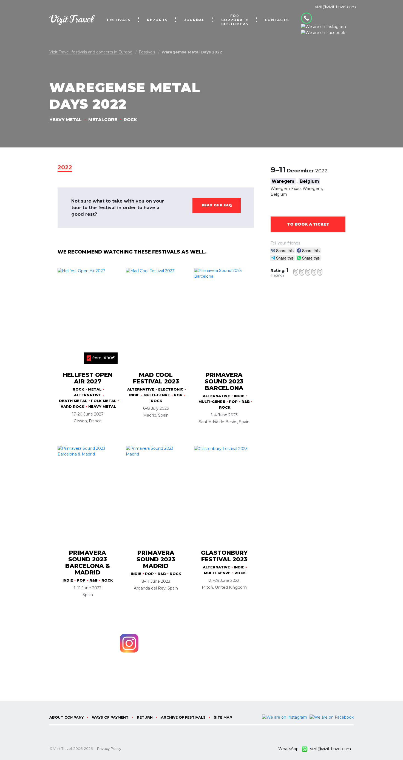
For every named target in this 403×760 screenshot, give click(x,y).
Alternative (87, 395)
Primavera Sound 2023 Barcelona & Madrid (87, 562)
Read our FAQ (217, 205)
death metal (73, 401)
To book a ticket (308, 224)
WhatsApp (290, 748)
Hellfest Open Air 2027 (87, 378)
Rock (130, 119)
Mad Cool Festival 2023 (156, 378)
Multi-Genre (156, 395)
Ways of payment (110, 717)
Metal (94, 389)
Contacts (277, 20)
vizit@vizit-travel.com (335, 6)
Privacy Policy (109, 749)
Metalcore (102, 119)
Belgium (309, 181)
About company (66, 717)
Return (145, 717)
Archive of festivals (183, 717)
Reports (157, 20)
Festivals (118, 20)
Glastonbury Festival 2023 (224, 556)
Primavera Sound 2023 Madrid (156, 559)
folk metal (103, 401)
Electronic (170, 389)
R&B (246, 402)
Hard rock (72, 407)
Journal (194, 20)
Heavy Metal (65, 119)
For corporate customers (234, 20)
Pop (178, 395)
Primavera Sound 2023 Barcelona (224, 381)
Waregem (283, 181)
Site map (223, 717)
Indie (134, 395)
